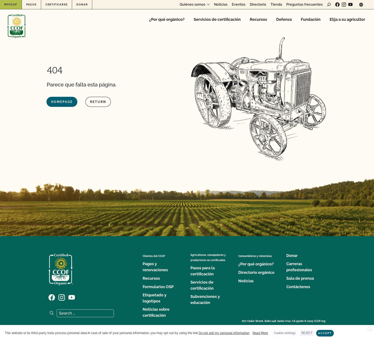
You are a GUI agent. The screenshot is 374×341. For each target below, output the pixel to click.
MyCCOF (10, 4)
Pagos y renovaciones (155, 266)
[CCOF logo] (16, 21)
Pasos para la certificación (202, 271)
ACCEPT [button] (325, 333)
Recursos (258, 19)
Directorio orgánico (256, 272)
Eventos (238, 4)
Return (98, 102)
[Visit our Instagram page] (344, 4)
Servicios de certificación (217, 19)
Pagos (31, 4)
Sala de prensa (300, 278)
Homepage (62, 102)
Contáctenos (298, 286)
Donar (82, 4)
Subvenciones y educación (205, 299)
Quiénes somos (192, 4)
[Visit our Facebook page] (337, 4)
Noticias (220, 4)
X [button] (370, 329)
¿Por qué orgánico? (167, 19)
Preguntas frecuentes (304, 4)
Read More (260, 333)
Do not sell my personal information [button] (224, 333)
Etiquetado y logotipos (154, 298)
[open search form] (329, 4)
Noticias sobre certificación (156, 312)
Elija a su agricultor (347, 19)
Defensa (284, 19)
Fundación (311, 19)
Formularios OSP (158, 286)
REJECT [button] (307, 333)
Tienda (276, 4)
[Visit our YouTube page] (350, 4)
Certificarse (56, 4)
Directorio (258, 4)
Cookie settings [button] (285, 333)
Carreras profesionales (299, 266)
